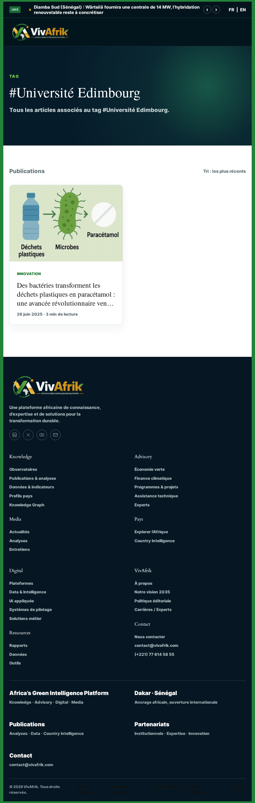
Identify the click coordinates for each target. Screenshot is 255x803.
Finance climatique (153, 478)
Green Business (85, 789)
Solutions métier (25, 618)
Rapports (18, 645)
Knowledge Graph (26, 504)
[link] (14, 435)
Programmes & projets (156, 486)
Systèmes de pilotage (30, 609)
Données (18, 654)
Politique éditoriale (152, 600)
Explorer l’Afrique (151, 531)
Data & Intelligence (27, 591)
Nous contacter (149, 636)
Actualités (19, 531)
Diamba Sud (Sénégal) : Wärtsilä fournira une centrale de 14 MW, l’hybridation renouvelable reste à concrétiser (117, 9)
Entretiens (19, 549)
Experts (142, 504)
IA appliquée (21, 600)
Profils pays (21, 495)
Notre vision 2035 (152, 591)
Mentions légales (122, 789)
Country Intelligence (154, 540)
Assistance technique (156, 495)
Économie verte (149, 469)
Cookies (238, 786)
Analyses (18, 540)
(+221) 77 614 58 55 (154, 654)
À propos (143, 583)
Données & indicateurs (31, 486)
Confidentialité (166, 786)
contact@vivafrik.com (156, 645)
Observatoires (23, 469)
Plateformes (21, 583)
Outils (15, 662)
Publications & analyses (32, 478)
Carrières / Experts (153, 609)
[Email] (55, 435)
